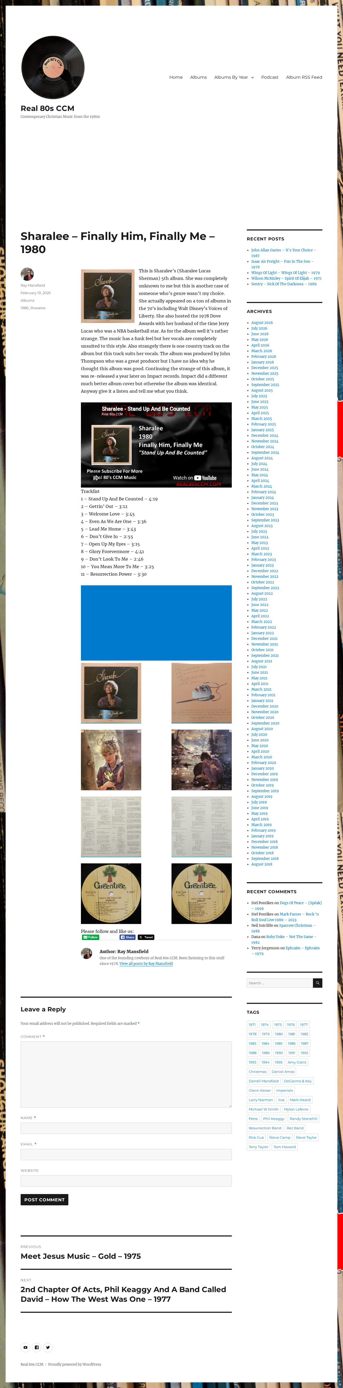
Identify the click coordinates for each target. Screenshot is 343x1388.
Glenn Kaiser (260, 1090)
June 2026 (260, 334)
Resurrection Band (265, 1128)
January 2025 (262, 430)
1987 (305, 1043)
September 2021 (265, 655)
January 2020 (262, 768)
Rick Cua (256, 1137)
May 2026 (259, 339)
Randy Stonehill (304, 1118)
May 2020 (259, 746)
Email (29, 1144)
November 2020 (264, 712)
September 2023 (265, 520)
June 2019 (259, 808)
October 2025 (262, 379)
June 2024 (260, 469)
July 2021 (259, 667)
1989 (266, 1053)
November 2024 (264, 441)
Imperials (284, 1090)
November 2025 (264, 373)
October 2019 (262, 785)
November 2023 (264, 509)
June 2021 (259, 672)
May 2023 (259, 542)
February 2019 (263, 830)
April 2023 (260, 548)
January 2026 (262, 362)
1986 (292, 1043)
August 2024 (262, 458)
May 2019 (259, 813)
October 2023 (262, 514)
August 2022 (262, 593)
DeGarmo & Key (298, 1081)
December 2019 (264, 774)
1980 (25, 308)
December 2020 (264, 706)
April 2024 (260, 480)
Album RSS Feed (304, 77)
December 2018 (264, 841)
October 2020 (262, 717)
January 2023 (262, 565)
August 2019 (262, 796)
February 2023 (263, 559)
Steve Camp (279, 1137)
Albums (198, 77)
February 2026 (263, 356)
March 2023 (261, 554)
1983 (252, 1043)
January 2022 (262, 633)
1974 (265, 1024)
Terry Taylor (258, 1147)
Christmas (257, 1071)
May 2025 (259, 407)
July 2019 (259, 802)
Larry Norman (261, 1100)
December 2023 (264, 503)
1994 (266, 1062)
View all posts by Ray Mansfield (146, 963)
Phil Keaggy (273, 1118)
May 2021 (259, 678)
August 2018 (261, 864)
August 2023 (262, 526)
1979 (266, 1034)
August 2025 (262, 390)
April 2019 (260, 819)
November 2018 (264, 847)
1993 (252, 1062)
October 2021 (262, 650)
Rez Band (295, 1128)
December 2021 (264, 638)
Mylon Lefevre (296, 1109)
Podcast (270, 77)
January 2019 (262, 836)
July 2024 (259, 464)
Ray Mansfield (33, 285)
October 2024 (262, 447)
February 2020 (263, 762)
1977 (304, 1024)
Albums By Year (231, 77)
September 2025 (265, 385)
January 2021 (262, 700)
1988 (252, 1053)
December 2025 (264, 368)
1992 (304, 1053)
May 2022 (259, 610)
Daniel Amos (283, 1071)
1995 (278, 1062)
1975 (278, 1024)
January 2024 (262, 497)
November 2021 (264, 644)
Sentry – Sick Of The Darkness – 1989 (284, 284)
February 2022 (263, 627)
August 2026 (262, 322)
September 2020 (265, 723)
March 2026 (261, 351)
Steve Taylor (306, 1137)
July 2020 (259, 734)
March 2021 (261, 689)
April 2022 (260, 616)
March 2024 (261, 486)
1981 (291, 1034)
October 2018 (262, 853)
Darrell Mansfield (264, 1081)
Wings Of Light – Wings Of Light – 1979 (285, 273)
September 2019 (265, 791)
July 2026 (259, 328)
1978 (252, 1034)
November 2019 (264, 779)
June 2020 (260, 740)
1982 (304, 1034)
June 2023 (259, 537)
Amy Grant (297, 1062)
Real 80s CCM (47, 108)
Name (28, 1118)
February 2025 (263, 424)
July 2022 (259, 599)
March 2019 (261, 825)
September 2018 (265, 858)
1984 (266, 1043)
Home (176, 77)
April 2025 (260, 413)
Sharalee (38, 308)
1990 (279, 1053)
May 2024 (259, 475)
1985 (278, 1043)
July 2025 (259, 396)
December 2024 (264, 435)
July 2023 (259, 531)
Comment (33, 1036)
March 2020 (261, 757)
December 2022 (264, 571)
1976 (291, 1024)
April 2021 (260, 684)
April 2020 (260, 751)
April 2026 (260, 345)
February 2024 (263, 492)
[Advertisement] (171, 189)
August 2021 (261, 661)
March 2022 (261, 621)
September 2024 (265, 452)
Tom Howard (285, 1147)
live (281, 1100)
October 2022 (262, 582)
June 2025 (260, 401)
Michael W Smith (264, 1109)
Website (30, 1170)
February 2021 (263, 695)
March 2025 (261, 418)
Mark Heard (300, 1100)
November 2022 (264, 576)
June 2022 (260, 605)
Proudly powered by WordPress (74, 1364)
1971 (252, 1024)
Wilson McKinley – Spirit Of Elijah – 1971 (286, 278)
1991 (291, 1053)
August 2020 (262, 729)
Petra (253, 1118)
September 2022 (265, 588)
